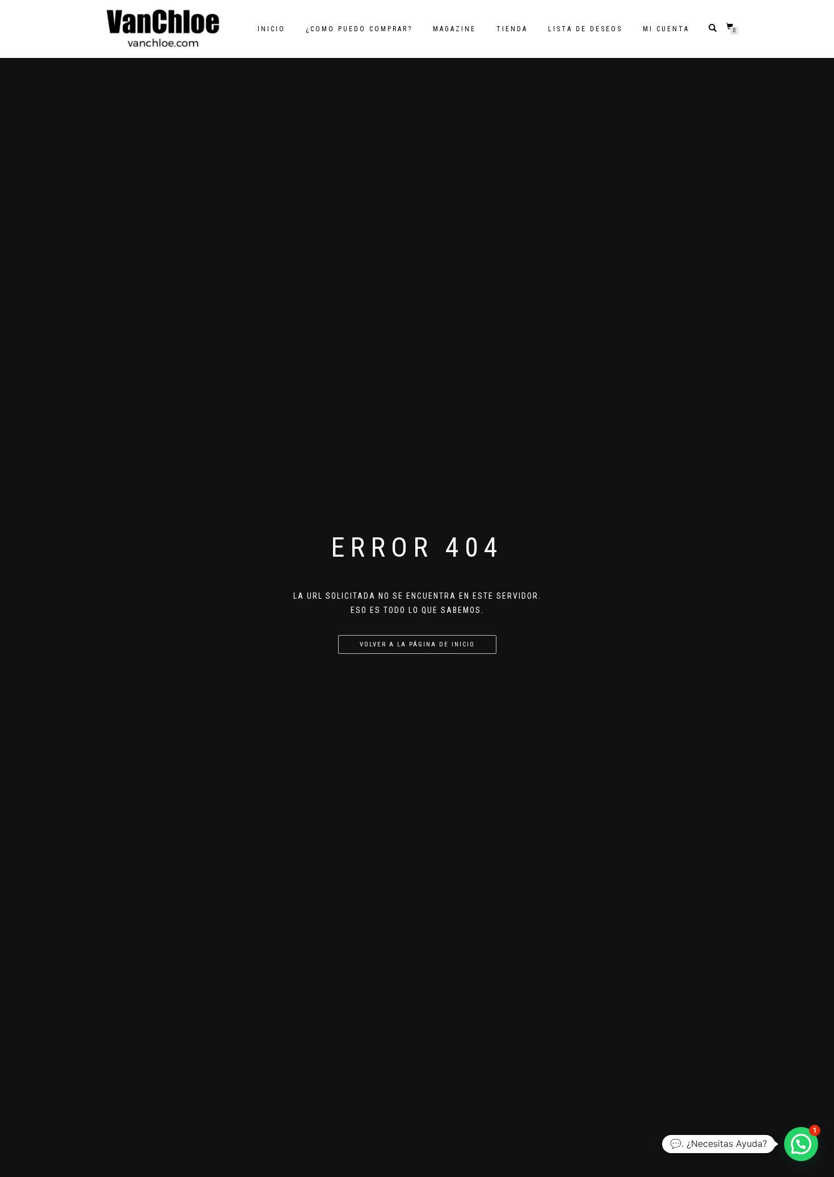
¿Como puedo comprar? (359, 29)
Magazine (454, 29)
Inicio (271, 29)
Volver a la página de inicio (417, 644)
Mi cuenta (666, 29)
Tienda (512, 29)
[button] (801, 1144)
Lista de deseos (585, 29)
